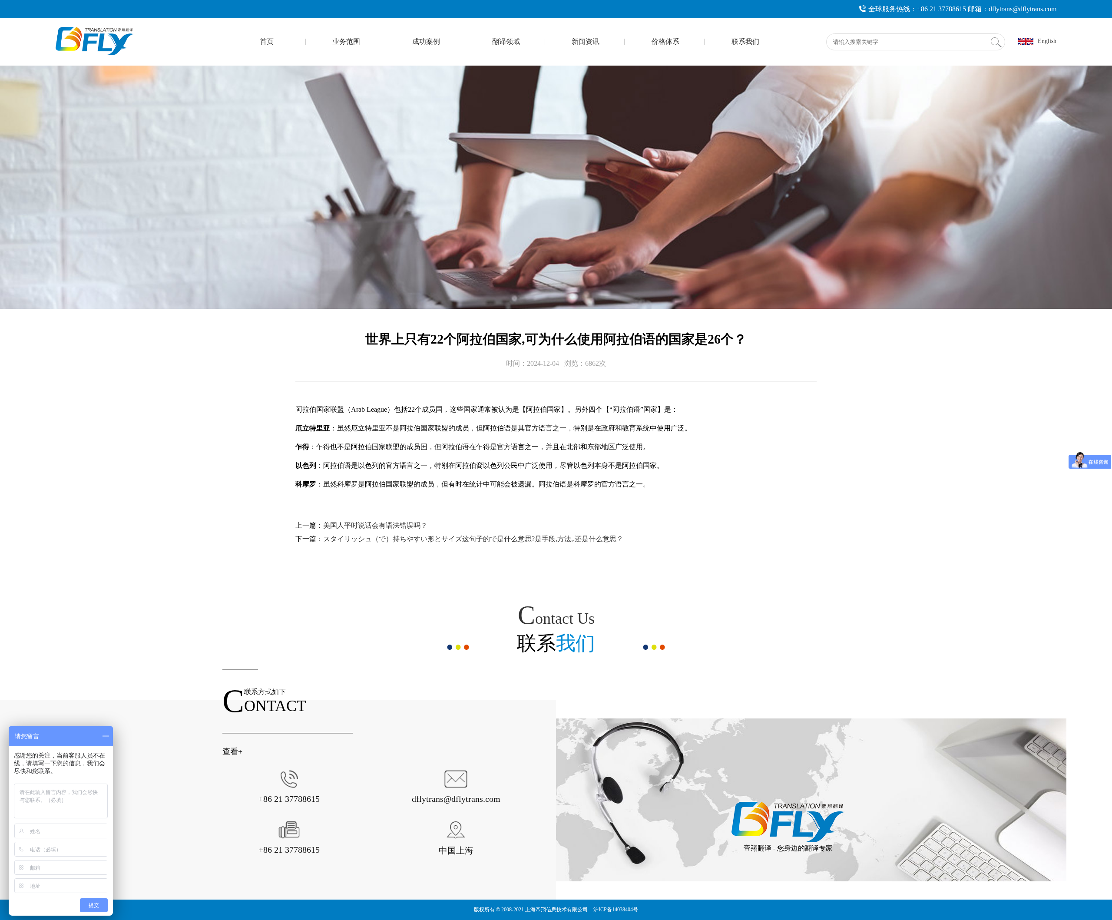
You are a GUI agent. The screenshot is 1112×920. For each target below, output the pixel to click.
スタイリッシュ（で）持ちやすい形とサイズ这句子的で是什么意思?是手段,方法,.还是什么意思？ (473, 539)
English (1047, 41)
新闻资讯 (585, 41)
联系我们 (745, 41)
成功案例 (426, 41)
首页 (267, 41)
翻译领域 (506, 41)
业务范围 (346, 41)
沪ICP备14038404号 (615, 910)
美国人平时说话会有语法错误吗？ (375, 525)
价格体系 (665, 41)
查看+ (232, 751)
